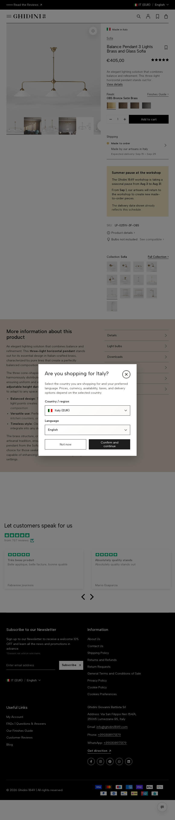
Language (52, 421)
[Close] (126, 374)
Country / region (57, 401)
